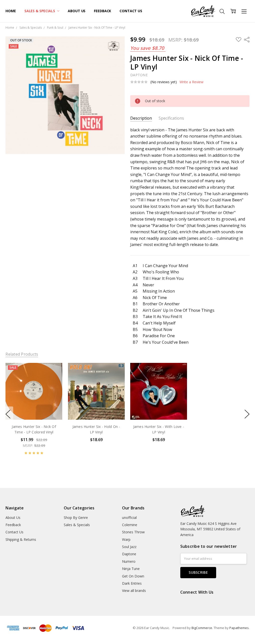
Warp (126, 539)
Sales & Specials (40, 10)
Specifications (171, 118)
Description (141, 118)
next (247, 414)
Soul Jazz (129, 546)
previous (8, 414)
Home (10, 10)
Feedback (102, 10)
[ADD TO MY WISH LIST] (53, 379)
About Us (76, 10)
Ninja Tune (131, 568)
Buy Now (34, 409)
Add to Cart (34, 398)
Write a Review (191, 82)
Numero (128, 561)
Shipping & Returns (20, 539)
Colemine (129, 524)
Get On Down (133, 576)
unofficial (129, 517)
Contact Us (131, 10)
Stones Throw (133, 532)
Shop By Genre (76, 517)
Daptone (129, 554)
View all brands (134, 590)
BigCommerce (201, 628)
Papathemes (239, 628)
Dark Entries (132, 583)
